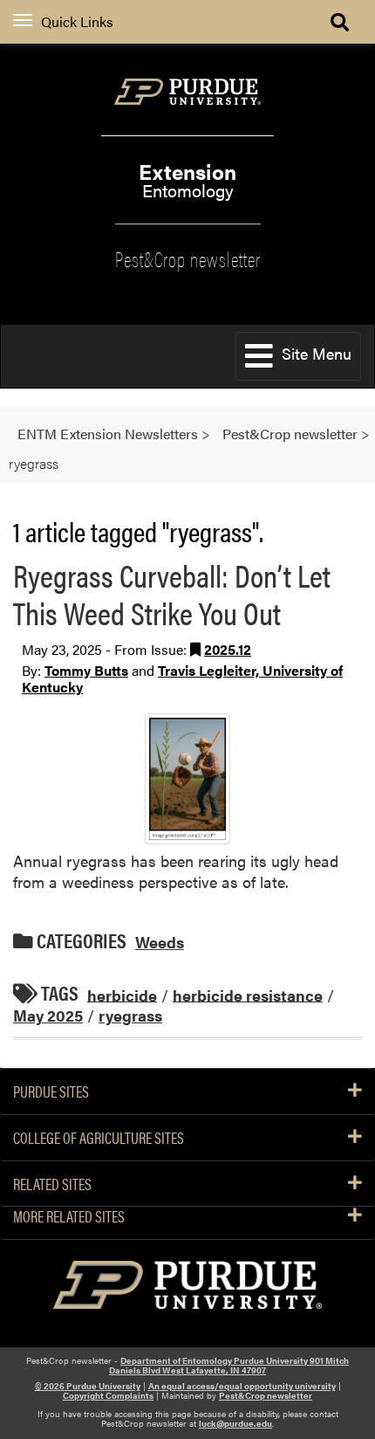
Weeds (159, 942)
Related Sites (52, 1184)
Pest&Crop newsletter (188, 258)
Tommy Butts (86, 670)
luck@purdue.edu (235, 1423)
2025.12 (227, 649)
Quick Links (77, 21)
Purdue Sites (51, 1091)
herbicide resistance (248, 994)
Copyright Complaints (108, 1395)
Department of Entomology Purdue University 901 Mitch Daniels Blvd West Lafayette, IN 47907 (229, 1365)
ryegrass (130, 1015)
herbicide (122, 994)
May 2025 (48, 1015)
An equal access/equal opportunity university (242, 1386)
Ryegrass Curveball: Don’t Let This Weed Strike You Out (172, 593)
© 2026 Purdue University (87, 1386)
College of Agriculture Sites (98, 1137)
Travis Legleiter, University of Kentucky (182, 678)
